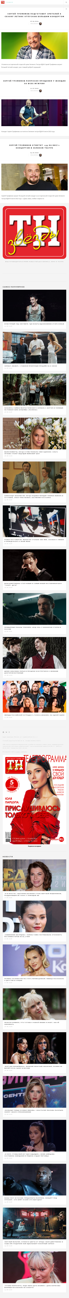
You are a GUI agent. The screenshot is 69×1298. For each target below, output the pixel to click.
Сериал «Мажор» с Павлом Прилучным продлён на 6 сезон (30, 366)
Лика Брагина (34, 23)
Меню (66, 9)
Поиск (66, 2)
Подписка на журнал (34, 846)
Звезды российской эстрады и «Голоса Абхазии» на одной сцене (34, 715)
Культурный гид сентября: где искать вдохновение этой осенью (34, 324)
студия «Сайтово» (21, 751)
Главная (9, 2)
